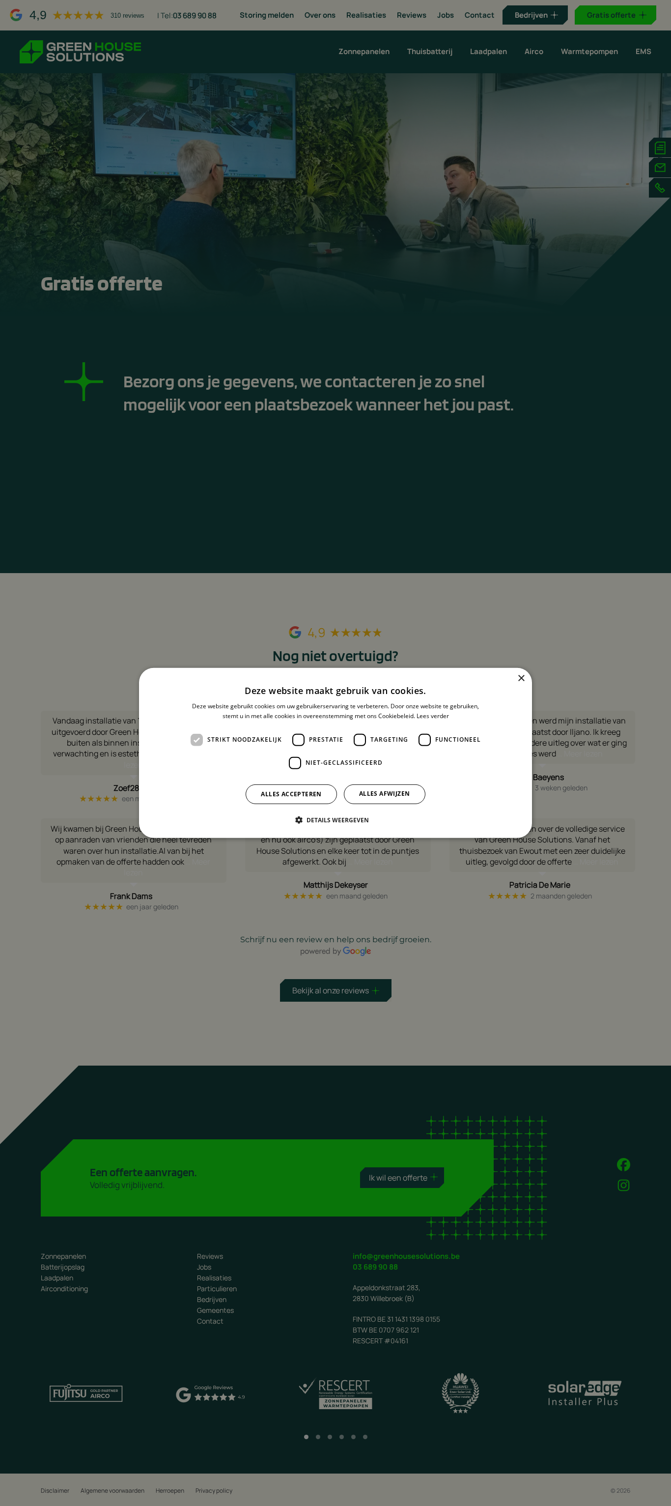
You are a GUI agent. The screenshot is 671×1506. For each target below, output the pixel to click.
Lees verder (433, 716)
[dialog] (335, 753)
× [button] (521, 678)
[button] (336, 820)
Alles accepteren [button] (291, 794)
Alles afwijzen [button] (384, 793)
